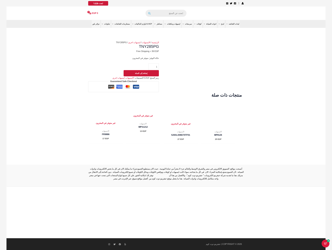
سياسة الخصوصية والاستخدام (140, 205)
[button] (98, 3)
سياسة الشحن (133, 208)
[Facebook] (235, 3)
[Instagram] (227, 3)
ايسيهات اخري (134, 42)
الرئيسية (155, 42)
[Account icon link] (242, 3)
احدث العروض (133, 215)
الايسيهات (146, 42)
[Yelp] (125, 244)
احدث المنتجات (133, 212)
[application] (227, 24)
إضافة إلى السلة (141, 73)
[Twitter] (231, 3)
